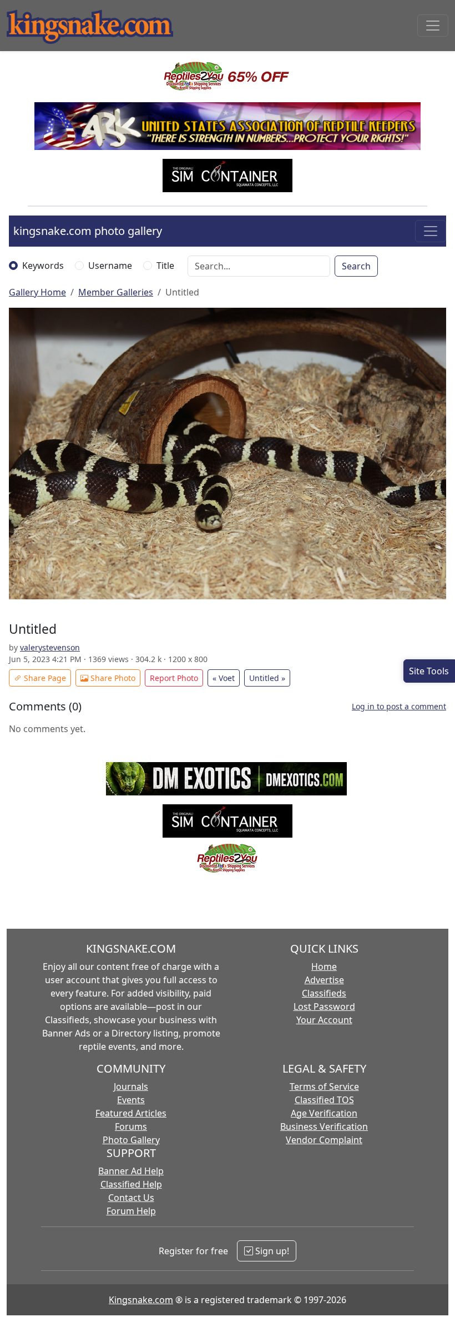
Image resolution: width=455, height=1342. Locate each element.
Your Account (324, 1020)
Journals (131, 1086)
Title (165, 265)
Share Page (44, 678)
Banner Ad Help (131, 1171)
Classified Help (131, 1184)
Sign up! (271, 1251)
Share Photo (111, 678)
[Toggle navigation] (432, 25)
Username (110, 265)
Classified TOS (324, 1100)
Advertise (324, 980)
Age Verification (324, 1113)
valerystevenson (50, 647)
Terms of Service (324, 1086)
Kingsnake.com (141, 1300)
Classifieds (324, 993)
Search (356, 266)
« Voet (224, 678)
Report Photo (174, 678)
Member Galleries (115, 292)
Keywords (43, 265)
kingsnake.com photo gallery (87, 230)
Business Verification (324, 1126)
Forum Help (131, 1211)
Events (131, 1100)
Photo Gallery (131, 1140)
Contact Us (131, 1197)
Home (324, 966)
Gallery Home (37, 292)
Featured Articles (130, 1113)
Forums (131, 1126)
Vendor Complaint (324, 1140)
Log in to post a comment (399, 706)
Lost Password (324, 1006)
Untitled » (267, 678)
